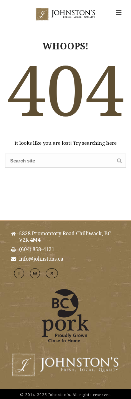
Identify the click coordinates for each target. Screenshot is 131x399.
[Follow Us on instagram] (35, 273)
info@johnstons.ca (41, 259)
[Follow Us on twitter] (52, 273)
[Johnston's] (65, 14)
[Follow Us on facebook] (19, 273)
